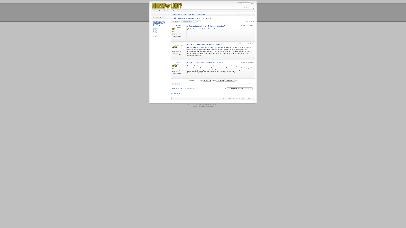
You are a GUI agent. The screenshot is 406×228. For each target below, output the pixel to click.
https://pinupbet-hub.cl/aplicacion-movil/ (209, 47)
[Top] (253, 40)
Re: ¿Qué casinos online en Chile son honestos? (205, 44)
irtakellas (178, 25)
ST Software (202, 106)
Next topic (246, 14)
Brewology (184, 14)
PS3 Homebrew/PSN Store (159, 21)
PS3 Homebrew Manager (159, 23)
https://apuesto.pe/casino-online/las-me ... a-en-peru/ (210, 66)
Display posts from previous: (195, 80)
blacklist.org (210, 106)
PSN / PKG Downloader (159, 27)
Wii (155, 31)
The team (225, 98)
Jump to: (224, 88)
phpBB (195, 104)
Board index (176, 14)
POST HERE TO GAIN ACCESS (196, 14)
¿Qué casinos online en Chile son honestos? (191, 18)
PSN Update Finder (157, 25)
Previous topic (239, 14)
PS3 (156, 30)
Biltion (178, 62)
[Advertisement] (160, 70)
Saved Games (177, 10)
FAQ (244, 8)
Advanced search (250, 5)
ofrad (179, 44)
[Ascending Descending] (231, 80)
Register (248, 8)
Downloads (167, 10)
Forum (156, 10)
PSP (156, 29)
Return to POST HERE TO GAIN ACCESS (183, 88)
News (160, 10)
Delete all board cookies (235, 98)
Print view (252, 14)
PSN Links (155, 24)
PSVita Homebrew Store (159, 22)
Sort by (214, 80)
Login (253, 8)
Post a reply (174, 20)
